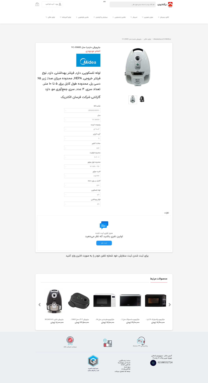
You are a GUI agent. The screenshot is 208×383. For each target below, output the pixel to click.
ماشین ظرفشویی (83, 17)
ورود (56, 4)
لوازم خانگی (51, 17)
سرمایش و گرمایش (101, 17)
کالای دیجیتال (164, 17)
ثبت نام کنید (50, 4)
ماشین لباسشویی (120, 17)
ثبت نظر (104, 243)
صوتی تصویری (148, 17)
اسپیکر (135, 17)
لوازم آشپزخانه (66, 17)
